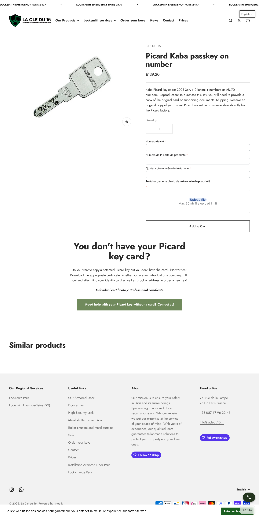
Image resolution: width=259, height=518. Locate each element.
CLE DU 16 (153, 46)
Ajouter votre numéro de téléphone (168, 168)
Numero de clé (156, 141)
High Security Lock (80, 412)
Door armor (76, 405)
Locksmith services (98, 20)
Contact (168, 20)
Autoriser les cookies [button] (237, 511)
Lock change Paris (80, 472)
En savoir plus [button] (157, 511)
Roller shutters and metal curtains (90, 427)
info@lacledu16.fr (212, 422)
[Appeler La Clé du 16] (249, 497)
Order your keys (132, 20)
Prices (183, 20)
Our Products (65, 20)
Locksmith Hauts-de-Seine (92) (29, 405)
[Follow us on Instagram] (11, 489)
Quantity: (152, 120)
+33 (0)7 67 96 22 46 (215, 412)
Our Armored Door (81, 398)
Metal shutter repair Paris (85, 420)
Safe (71, 435)
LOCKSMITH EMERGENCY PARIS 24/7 (97, 4)
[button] (247, 14)
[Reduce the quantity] (151, 128)
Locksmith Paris (19, 398)
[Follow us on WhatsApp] (21, 489)
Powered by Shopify (51, 503)
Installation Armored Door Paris (89, 465)
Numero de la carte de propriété (167, 154)
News (154, 20)
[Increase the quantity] (166, 128)
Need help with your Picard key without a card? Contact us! (129, 304)
